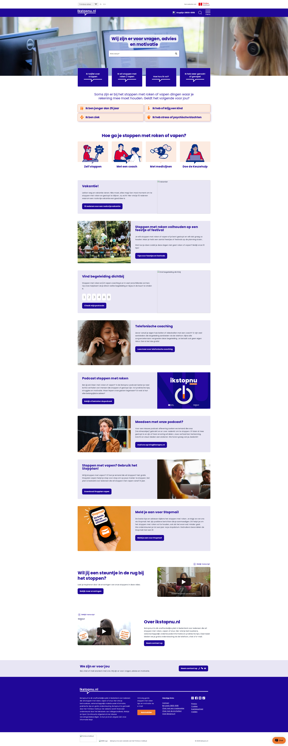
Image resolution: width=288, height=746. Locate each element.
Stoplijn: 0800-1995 (185, 12)
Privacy (194, 704)
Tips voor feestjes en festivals (151, 255)
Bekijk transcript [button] (203, 564)
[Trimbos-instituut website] (88, 738)
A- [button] (101, 4)
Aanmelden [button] (146, 712)
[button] (200, 12)
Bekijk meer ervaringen (90, 591)
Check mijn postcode (94, 305)
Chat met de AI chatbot (172, 711)
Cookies (194, 706)
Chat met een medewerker (173, 708)
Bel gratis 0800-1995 (170, 706)
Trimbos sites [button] (85, 4)
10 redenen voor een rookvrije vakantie (102, 206)
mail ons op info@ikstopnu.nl (151, 444)
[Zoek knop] (176, 54)
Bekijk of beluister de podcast (98, 401)
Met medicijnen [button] (161, 166)
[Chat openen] (279, 740)
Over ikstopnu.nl (168, 714)
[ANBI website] (103, 741)
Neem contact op (154, 643)
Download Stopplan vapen (96, 491)
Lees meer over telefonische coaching (155, 349)
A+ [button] (104, 4)
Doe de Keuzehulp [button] (195, 166)
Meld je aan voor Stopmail (149, 538)
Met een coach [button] (127, 166)
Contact (165, 703)
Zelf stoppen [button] (93, 166)
